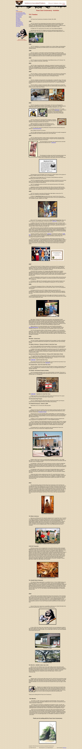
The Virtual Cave (19, 21)
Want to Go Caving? (19, 22)
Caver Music (18, 26)
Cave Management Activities (21, 13)
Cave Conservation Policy (20, 12)
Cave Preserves (19, 16)
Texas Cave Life (19, 17)
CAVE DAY (57, 109)
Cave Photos (18, 20)
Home (17, 10)
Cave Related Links (19, 23)
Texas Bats (18, 18)
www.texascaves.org (37, 128)
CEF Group (64, 747)
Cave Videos (18, 19)
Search (64, 4)
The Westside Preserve (33, 327)
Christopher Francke (42, 411)
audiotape (49, 233)
